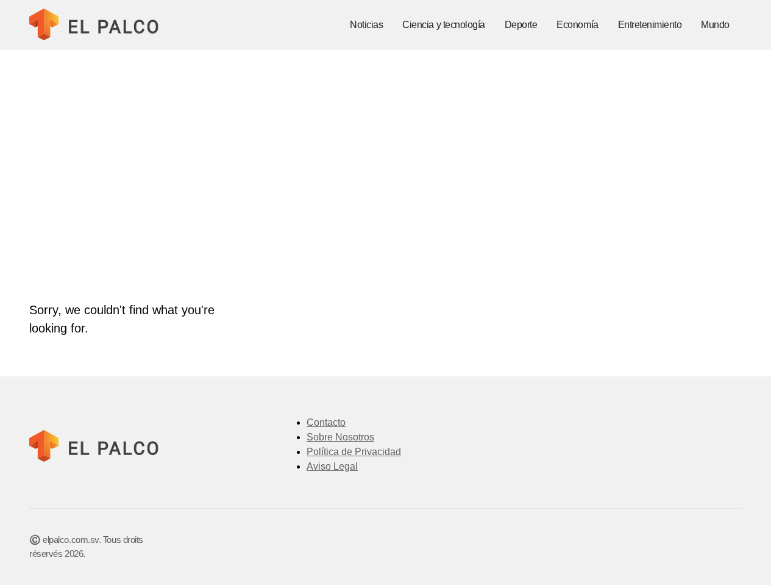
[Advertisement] (385, 141)
